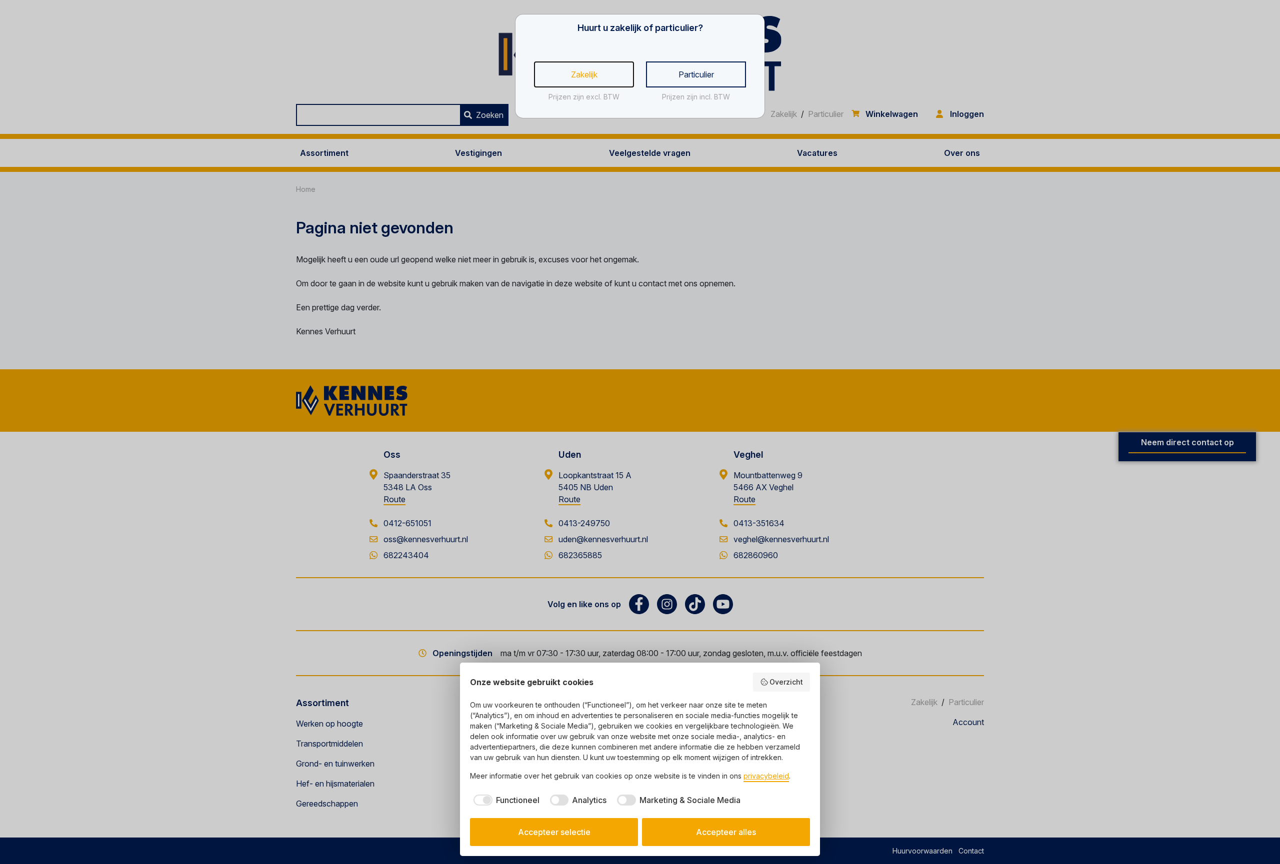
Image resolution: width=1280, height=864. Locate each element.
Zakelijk (584, 74)
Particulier (696, 74)
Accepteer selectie (554, 832)
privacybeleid (766, 776)
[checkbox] (505, 800)
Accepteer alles (726, 832)
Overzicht (786, 682)
